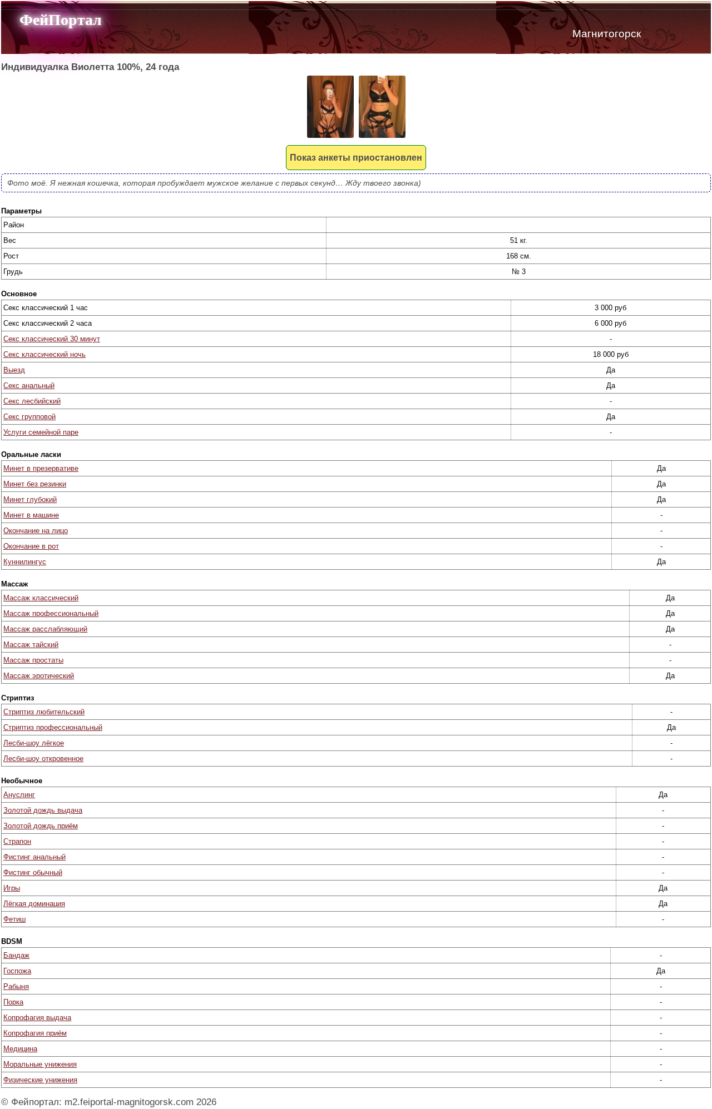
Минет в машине (31, 515)
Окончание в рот (31, 546)
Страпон (17, 841)
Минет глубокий (30, 499)
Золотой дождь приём (40, 826)
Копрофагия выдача (37, 1017)
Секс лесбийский (32, 401)
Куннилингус (24, 562)
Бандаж (16, 955)
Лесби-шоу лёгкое (33, 743)
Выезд (14, 370)
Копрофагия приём (35, 1033)
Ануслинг (19, 794)
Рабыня (16, 986)
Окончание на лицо (35, 530)
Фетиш (14, 919)
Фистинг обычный (32, 872)
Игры (11, 888)
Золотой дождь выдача (42, 810)
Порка (13, 1002)
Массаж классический (40, 598)
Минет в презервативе (40, 468)
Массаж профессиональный (50, 613)
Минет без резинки (34, 484)
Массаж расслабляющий (45, 629)
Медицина (20, 1049)
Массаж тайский (30, 644)
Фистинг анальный (34, 857)
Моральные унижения (40, 1064)
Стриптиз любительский (44, 712)
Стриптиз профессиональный (52, 727)
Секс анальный (29, 385)
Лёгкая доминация (34, 903)
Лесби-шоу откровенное (43, 758)
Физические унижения (40, 1080)
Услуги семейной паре (40, 432)
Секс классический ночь (44, 354)
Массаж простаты (33, 660)
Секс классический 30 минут (51, 339)
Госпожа (17, 971)
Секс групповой (29, 416)
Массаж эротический (38, 676)
